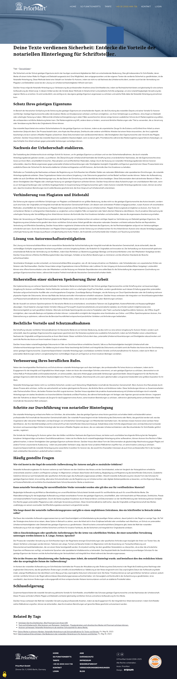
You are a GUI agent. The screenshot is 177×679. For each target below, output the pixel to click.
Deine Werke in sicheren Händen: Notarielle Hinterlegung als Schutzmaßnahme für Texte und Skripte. (58, 631)
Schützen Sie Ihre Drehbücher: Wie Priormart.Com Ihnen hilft (43, 623)
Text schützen (24, 68)
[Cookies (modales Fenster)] (4, 674)
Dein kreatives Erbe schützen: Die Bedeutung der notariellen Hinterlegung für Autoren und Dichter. (58, 634)
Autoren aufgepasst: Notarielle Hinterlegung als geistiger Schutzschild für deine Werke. (53, 627)
